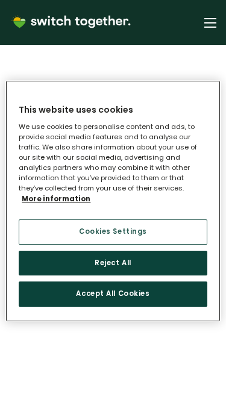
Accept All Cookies (112, 294)
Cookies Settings (113, 231)
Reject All (113, 263)
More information (56, 199)
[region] (112, 201)
